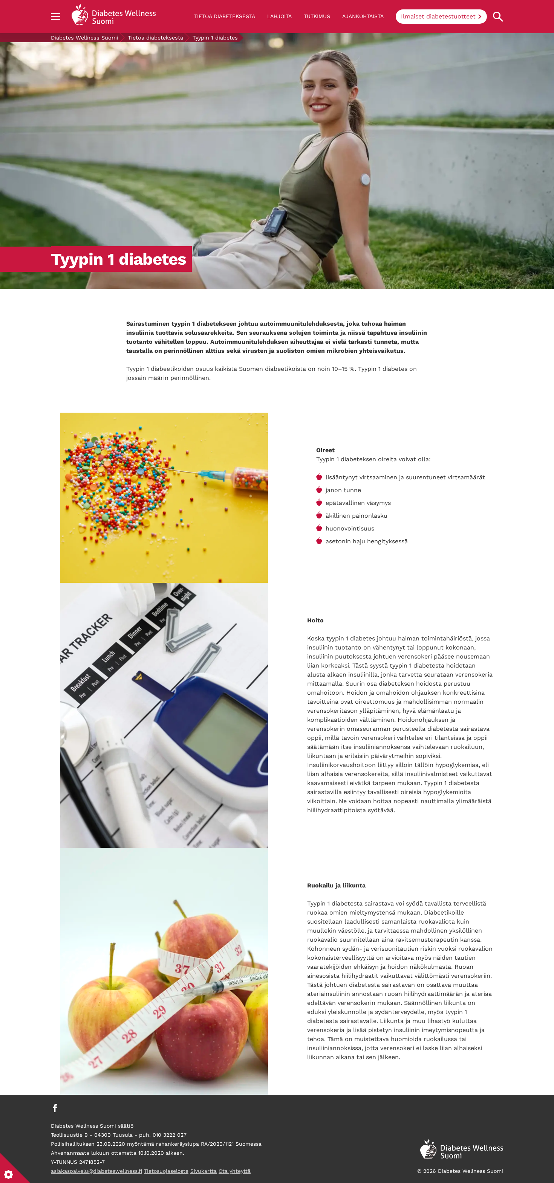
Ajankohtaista (363, 16)
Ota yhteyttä (235, 1171)
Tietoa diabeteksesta (224, 16)
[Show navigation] (55, 16)
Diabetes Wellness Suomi (84, 38)
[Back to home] (114, 16)
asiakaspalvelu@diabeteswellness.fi (96, 1171)
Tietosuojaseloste (166, 1171)
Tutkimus (317, 16)
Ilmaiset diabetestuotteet (438, 16)
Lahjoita (279, 16)
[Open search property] (498, 16)
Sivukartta (203, 1171)
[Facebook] (55, 1108)
